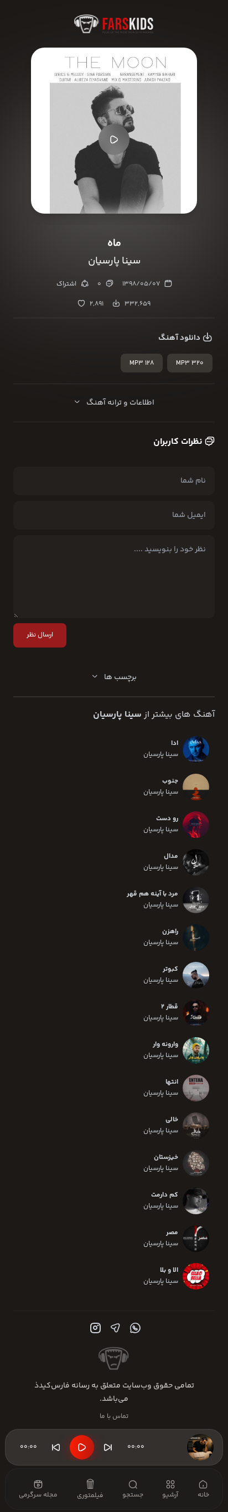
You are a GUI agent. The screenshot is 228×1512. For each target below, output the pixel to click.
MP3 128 (141, 363)
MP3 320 (190, 363)
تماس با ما (114, 1416)
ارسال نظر (40, 635)
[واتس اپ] (134, 1328)
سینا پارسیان (117, 715)
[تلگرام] (114, 1328)
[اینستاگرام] (94, 1328)
